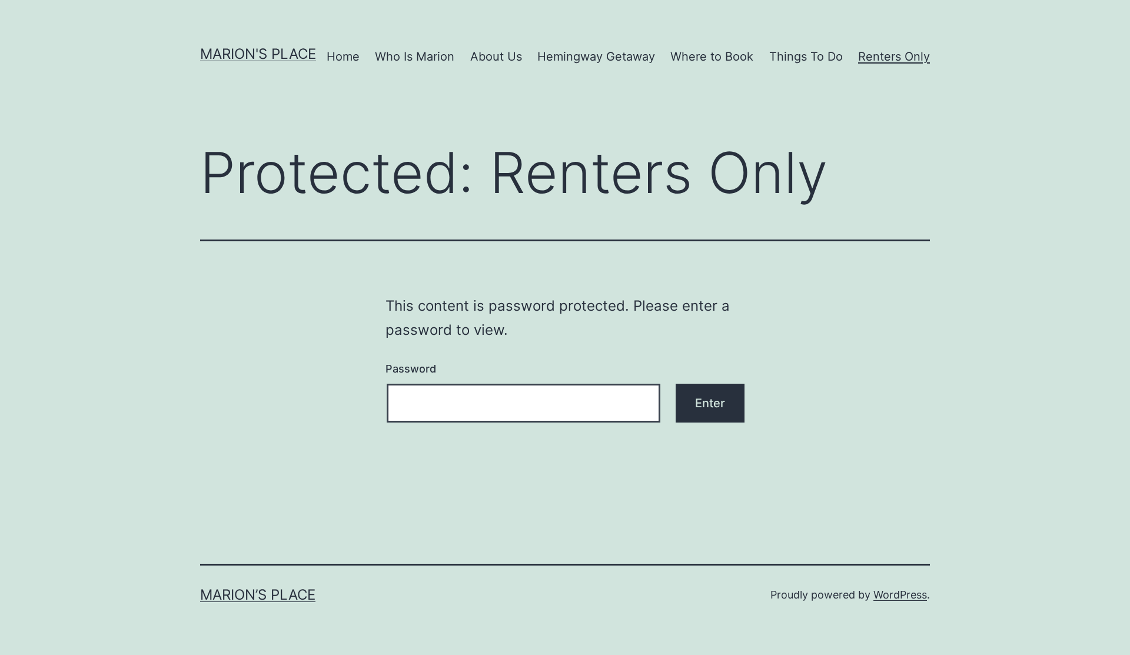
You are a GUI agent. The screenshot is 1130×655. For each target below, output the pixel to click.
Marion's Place (258, 53)
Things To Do (806, 56)
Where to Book (711, 56)
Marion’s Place (257, 594)
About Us (496, 56)
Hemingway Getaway (596, 56)
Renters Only (894, 56)
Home (343, 56)
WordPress (900, 594)
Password (410, 369)
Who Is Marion (414, 56)
